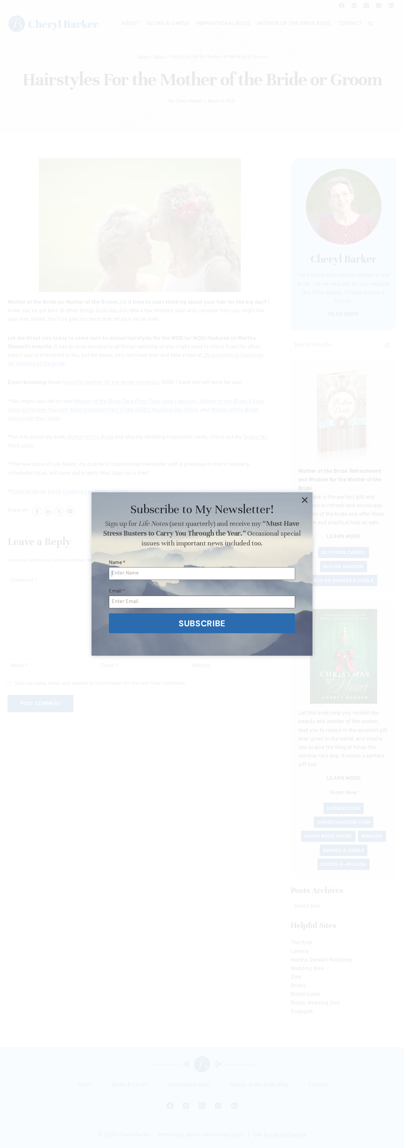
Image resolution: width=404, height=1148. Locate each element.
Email (117, 591)
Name (117, 563)
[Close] (304, 500)
